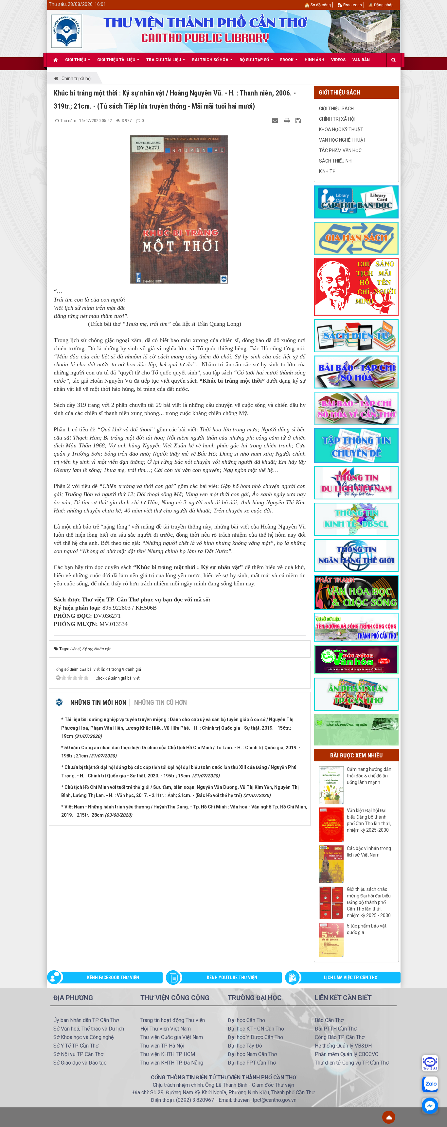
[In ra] (287, 120)
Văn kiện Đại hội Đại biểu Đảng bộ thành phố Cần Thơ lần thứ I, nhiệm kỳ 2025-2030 (369, 820)
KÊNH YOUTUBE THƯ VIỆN (232, 977)
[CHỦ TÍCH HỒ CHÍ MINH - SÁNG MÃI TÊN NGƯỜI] (356, 286)
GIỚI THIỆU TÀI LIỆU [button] (116, 60)
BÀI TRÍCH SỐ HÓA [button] (210, 60)
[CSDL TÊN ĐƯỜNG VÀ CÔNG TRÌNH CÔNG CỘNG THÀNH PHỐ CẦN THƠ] (356, 627)
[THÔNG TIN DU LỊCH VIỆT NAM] (356, 482)
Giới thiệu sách (336, 108)
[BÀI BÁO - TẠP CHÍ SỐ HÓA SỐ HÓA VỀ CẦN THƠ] (356, 407)
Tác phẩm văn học (340, 150)
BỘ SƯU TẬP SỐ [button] (255, 60)
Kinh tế (327, 171)
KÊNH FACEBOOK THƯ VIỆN (113, 977)
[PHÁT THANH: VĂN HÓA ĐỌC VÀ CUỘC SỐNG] (356, 592)
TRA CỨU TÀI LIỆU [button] (164, 60)
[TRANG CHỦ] (56, 60)
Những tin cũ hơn (160, 702)
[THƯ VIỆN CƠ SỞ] (356, 729)
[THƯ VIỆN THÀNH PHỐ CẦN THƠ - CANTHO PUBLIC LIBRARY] (66, 30)
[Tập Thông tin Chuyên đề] (356, 445)
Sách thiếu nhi (335, 161)
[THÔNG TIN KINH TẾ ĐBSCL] (356, 518)
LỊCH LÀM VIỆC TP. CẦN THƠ (351, 977)
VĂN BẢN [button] (361, 60)
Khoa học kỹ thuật (341, 129)
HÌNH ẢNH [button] (314, 60)
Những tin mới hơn (98, 702)
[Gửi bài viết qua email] (276, 120)
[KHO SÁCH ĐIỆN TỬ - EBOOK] (356, 335)
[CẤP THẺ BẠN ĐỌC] (356, 201)
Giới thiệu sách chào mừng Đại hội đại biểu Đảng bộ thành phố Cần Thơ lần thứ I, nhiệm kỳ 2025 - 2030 (369, 902)
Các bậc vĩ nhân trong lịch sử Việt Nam (369, 852)
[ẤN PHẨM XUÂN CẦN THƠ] (356, 693)
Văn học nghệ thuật (342, 140)
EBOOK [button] (287, 60)
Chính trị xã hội (337, 119)
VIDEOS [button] (338, 60)
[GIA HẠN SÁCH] (356, 237)
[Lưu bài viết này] (298, 120)
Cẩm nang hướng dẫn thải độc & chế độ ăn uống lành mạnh (369, 776)
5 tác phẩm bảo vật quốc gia (366, 929)
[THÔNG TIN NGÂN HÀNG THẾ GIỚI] (356, 555)
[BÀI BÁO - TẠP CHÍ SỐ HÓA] (356, 371)
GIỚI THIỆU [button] (76, 60)
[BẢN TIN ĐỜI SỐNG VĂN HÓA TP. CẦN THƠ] (356, 659)
